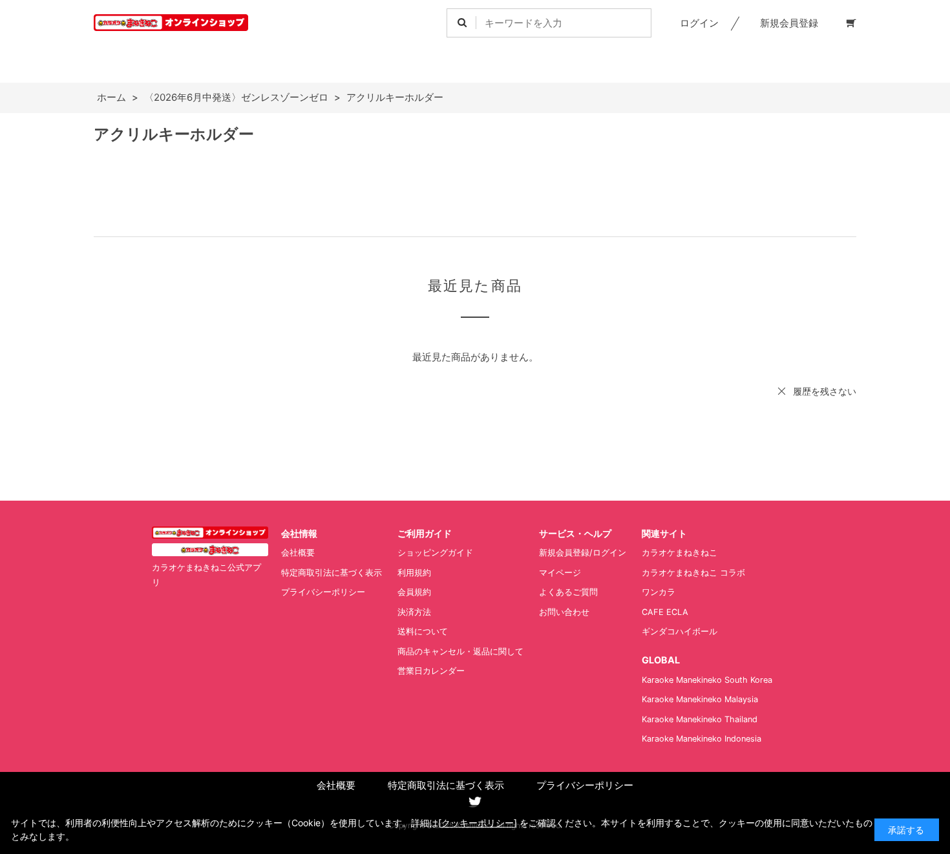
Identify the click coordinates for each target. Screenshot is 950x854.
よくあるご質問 (568, 592)
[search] (461, 23)
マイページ (560, 573)
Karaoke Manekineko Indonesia (701, 739)
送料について (422, 631)
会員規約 (414, 592)
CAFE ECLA (665, 612)
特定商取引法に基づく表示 (331, 573)
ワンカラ (658, 592)
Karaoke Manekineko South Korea (707, 680)
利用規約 (414, 573)
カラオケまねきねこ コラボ (693, 573)
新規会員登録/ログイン (582, 552)
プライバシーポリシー (323, 592)
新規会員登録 (789, 23)
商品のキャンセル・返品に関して (460, 651)
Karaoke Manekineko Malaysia (700, 699)
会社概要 (298, 552)
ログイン (699, 23)
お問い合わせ (564, 612)
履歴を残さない (824, 391)
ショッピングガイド (435, 552)
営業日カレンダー (431, 671)
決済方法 (414, 612)
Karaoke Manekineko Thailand (699, 719)
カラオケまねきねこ (679, 552)
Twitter (475, 802)
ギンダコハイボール (679, 631)
